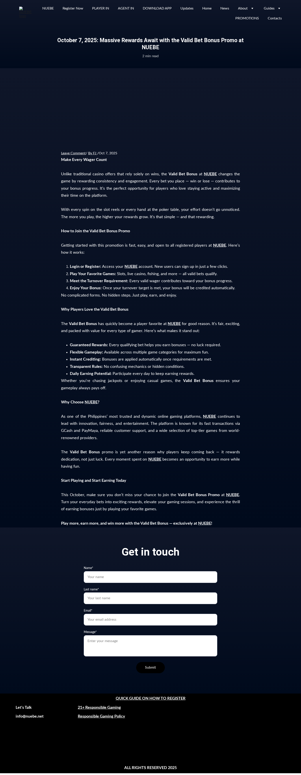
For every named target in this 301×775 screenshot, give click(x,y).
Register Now (73, 8)
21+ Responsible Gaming (99, 708)
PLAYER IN (100, 8)
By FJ (92, 153)
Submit (150, 667)
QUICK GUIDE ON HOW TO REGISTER (151, 699)
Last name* (91, 589)
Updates (186, 8)
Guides (269, 8)
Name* (88, 568)
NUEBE (48, 8)
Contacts (275, 18)
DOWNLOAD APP (157, 8)
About (243, 8)
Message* (90, 632)
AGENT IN (126, 8)
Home (207, 8)
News (224, 8)
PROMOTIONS (247, 18)
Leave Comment (73, 153)
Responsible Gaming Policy (101, 716)
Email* (88, 610)
